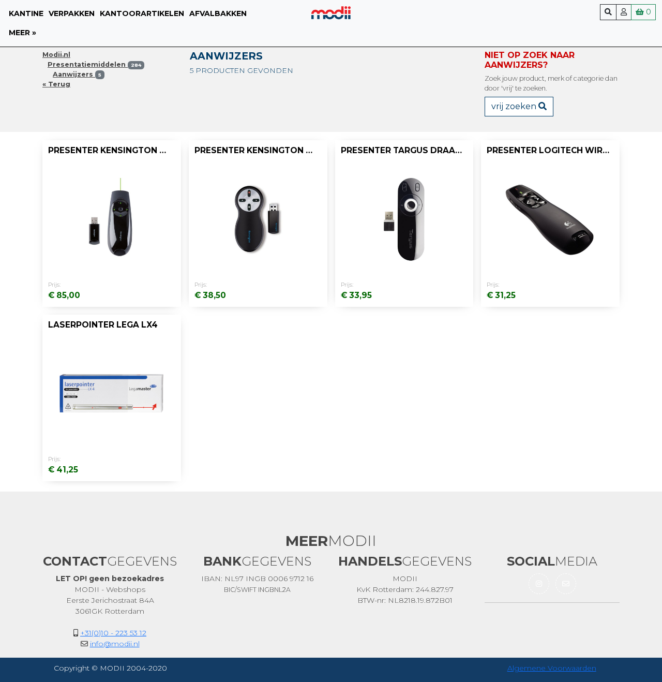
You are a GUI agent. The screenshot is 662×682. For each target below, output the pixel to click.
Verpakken (72, 13)
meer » (22, 32)
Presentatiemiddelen (94, 64)
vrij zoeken (514, 106)
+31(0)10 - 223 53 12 (113, 632)
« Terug (56, 84)
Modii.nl (56, 54)
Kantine (26, 13)
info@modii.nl (115, 643)
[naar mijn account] (623, 12)
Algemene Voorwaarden (551, 668)
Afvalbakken (218, 13)
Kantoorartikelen (142, 13)
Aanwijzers (77, 74)
